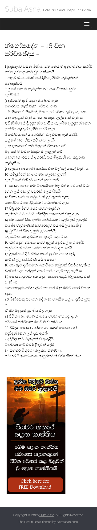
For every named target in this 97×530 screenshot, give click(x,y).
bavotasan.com (67, 522)
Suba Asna (23, 8)
